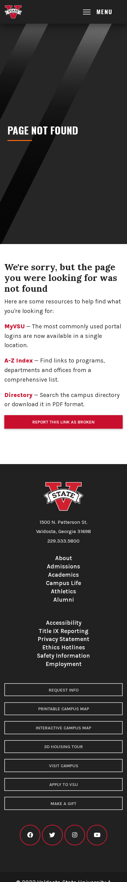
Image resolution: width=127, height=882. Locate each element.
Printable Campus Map (63, 709)
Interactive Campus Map (63, 728)
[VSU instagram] (74, 835)
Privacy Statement (63, 639)
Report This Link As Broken (63, 422)
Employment (64, 664)
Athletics (63, 591)
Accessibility (63, 623)
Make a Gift (63, 803)
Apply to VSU (63, 784)
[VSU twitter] (52, 835)
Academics (63, 575)
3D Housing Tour (63, 746)
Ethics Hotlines (63, 647)
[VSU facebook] (30, 835)
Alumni (63, 600)
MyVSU (14, 326)
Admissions (63, 566)
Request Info (64, 690)
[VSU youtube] (97, 835)
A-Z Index (18, 360)
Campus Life (63, 583)
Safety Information (63, 656)
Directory (18, 395)
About (63, 558)
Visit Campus (63, 765)
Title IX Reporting (63, 631)
